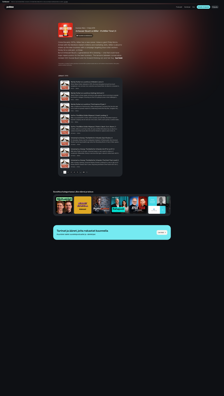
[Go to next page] (86, 172)
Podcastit (179, 7)
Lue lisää (66, 1)
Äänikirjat (187, 7)
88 (84, 172)
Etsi (193, 7)
